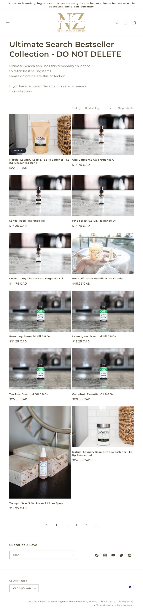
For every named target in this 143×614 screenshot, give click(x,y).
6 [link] (97, 525)
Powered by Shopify (86, 601)
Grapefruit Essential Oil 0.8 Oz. (93, 394)
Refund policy (108, 601)
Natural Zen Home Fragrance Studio (56, 601)
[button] (8, 22)
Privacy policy (126, 601)
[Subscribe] (72, 555)
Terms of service (105, 605)
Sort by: (77, 108)
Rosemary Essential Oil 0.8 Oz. (30, 336)
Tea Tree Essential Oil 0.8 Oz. (29, 394)
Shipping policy (125, 605)
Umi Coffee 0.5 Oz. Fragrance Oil (94, 159)
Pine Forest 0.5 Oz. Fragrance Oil (94, 220)
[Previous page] (46, 525)
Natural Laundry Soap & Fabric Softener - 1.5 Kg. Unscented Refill (39, 161)
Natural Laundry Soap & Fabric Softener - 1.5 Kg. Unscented (102, 453)
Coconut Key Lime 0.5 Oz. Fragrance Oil (36, 278)
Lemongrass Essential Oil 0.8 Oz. (94, 336)
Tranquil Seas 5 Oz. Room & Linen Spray (36, 503)
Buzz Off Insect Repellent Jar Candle (97, 278)
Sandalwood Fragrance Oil (27, 220)
